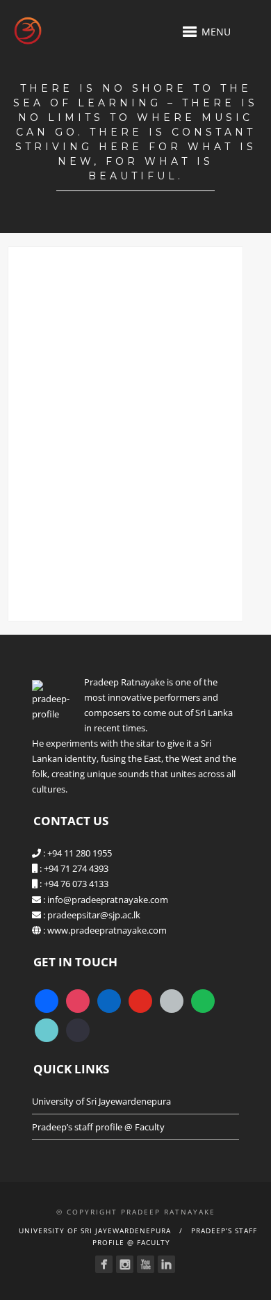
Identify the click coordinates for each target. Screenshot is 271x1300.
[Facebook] (104, 1264)
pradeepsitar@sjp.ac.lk (93, 915)
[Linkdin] (166, 1264)
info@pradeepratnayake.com (107, 899)
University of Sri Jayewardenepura (101, 1101)
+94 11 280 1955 (79, 853)
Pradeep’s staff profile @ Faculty (98, 1127)
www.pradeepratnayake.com (107, 930)
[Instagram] (124, 1264)
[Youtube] (145, 1264)
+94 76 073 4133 (76, 883)
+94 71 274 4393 (76, 868)
